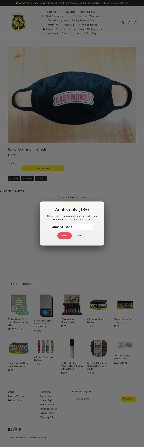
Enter (65, 235)
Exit (80, 235)
